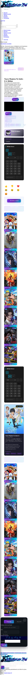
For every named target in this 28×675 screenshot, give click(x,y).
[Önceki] (12, 209)
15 (16, 169)
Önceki (13, 124)
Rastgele (6, 16)
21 (8, 174)
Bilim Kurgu (13, 453)
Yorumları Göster (14, 200)
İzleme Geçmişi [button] (7, 14)
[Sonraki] (15, 209)
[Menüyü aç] (1, 22)
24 (20, 174)
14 (12, 169)
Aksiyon (7, 453)
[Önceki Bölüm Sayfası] (17, 157)
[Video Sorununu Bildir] (9, 124)
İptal (2, 673)
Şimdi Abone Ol (8, 673)
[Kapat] (13, 44)
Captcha (2, 641)
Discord (5, 12)
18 (12, 171)
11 (16, 166)
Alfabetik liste (4, 650)
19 (16, 171)
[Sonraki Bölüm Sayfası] (21, 157)
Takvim (5, 15)
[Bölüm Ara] (17, 399)
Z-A (13, 154)
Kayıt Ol (19, 621)
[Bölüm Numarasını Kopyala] (20, 399)
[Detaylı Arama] (21, 9)
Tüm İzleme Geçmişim (6, 43)
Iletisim (7, 666)
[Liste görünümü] (10, 150)
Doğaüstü (19, 453)
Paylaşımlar (6, 18)
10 (12, 166)
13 (8, 169)
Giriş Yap (3, 20)
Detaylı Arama (7, 30)
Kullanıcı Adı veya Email (6, 625)
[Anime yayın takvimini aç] (2, 667)
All (1, 653)
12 (20, 166)
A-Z (10, 154)
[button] (6, 186)
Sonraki (18, 124)
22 (12, 174)
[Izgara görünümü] (7, 150)
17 (8, 171)
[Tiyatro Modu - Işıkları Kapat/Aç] (6, 124)
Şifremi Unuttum (5, 635)
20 (20, 171)
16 (20, 169)
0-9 (4, 653)
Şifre (2, 629)
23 (16, 174)
